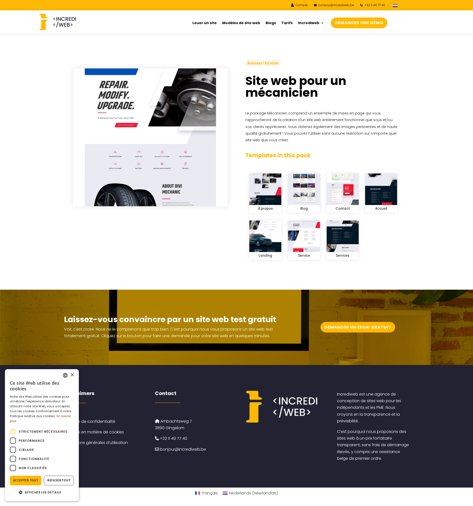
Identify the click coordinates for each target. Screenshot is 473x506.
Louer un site (204, 23)
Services (272, 63)
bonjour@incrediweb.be (336, 5)
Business (254, 63)
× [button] (72, 375)
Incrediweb (308, 23)
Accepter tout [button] (25, 480)
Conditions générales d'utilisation (96, 442)
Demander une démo (359, 23)
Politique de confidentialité (89, 421)
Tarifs (287, 23)
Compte (301, 5)
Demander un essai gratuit (357, 327)
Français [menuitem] (210, 493)
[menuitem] (395, 5)
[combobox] (65, 375)
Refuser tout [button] (58, 480)
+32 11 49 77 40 (374, 5)
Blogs (271, 23)
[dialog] (42, 435)
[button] (42, 492)
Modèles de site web (241, 23)
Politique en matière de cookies (94, 432)
